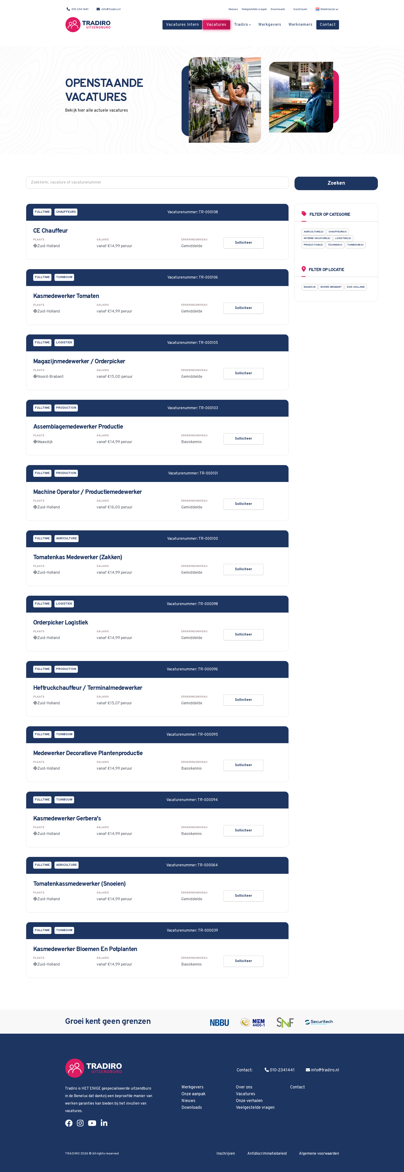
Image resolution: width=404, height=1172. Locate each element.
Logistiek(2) (343, 238)
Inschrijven (300, 9)
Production (66, 408)
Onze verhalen (249, 1101)
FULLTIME (42, 212)
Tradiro (241, 24)
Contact (328, 24)
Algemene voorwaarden (319, 1153)
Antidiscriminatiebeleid (267, 1153)
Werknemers (301, 24)
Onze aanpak (193, 1094)
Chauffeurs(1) (337, 231)
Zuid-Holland (356, 287)
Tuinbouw (64, 277)
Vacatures (216, 24)
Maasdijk (310, 287)
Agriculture (66, 538)
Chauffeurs (66, 212)
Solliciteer (243, 243)
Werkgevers (269, 24)
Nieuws (233, 9)
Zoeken (336, 183)
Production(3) (313, 244)
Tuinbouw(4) (355, 244)
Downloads (278, 9)
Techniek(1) (335, 244)
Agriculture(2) (314, 231)
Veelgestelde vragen (254, 9)
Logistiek (64, 343)
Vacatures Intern (182, 24)
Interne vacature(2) (317, 238)
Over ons (244, 1087)
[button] (326, 9)
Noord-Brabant (331, 287)
